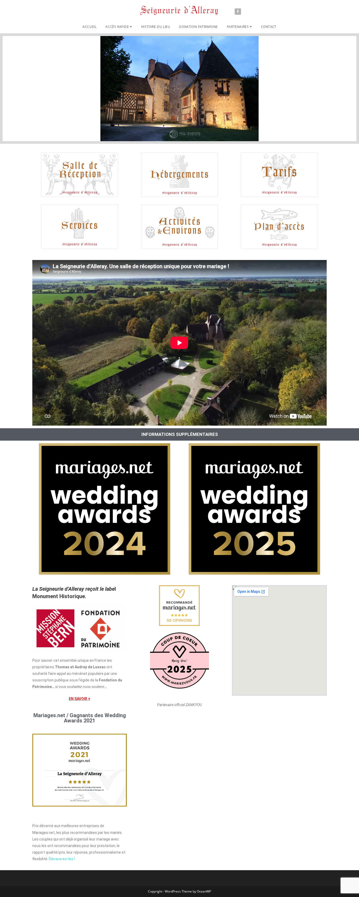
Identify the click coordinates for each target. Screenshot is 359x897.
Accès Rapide (117, 26)
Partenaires (238, 26)
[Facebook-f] (238, 11)
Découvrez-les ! (62, 859)
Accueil (89, 26)
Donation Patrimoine (198, 26)
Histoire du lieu (155, 26)
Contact (268, 26)
